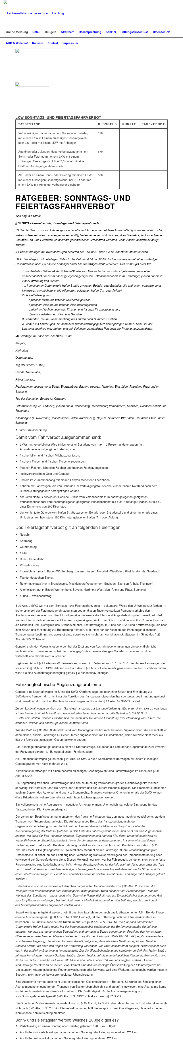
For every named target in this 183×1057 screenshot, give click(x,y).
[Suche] (176, 43)
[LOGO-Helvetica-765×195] (34, 13)
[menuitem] (17, 31)
